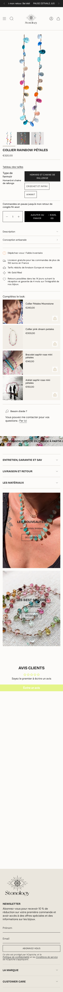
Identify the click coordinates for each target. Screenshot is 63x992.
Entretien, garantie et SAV (22, 459)
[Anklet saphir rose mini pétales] (13, 388)
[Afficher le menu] (4, 19)
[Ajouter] (55, 318)
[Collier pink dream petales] (13, 337)
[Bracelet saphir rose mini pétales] (13, 363)
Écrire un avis (31, 688)
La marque (10, 970)
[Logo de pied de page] (17, 885)
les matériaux (13, 482)
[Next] (58, 3)
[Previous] (4, 3)
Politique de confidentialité (16, 957)
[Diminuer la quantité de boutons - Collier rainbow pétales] (7, 216)
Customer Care (14, 981)
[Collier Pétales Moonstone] (13, 312)
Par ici (23, 420)
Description (9, 231)
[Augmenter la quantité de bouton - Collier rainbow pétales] (19, 216)
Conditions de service (47, 957)
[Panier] (58, 19)
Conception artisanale (15, 239)
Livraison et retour (17, 471)
